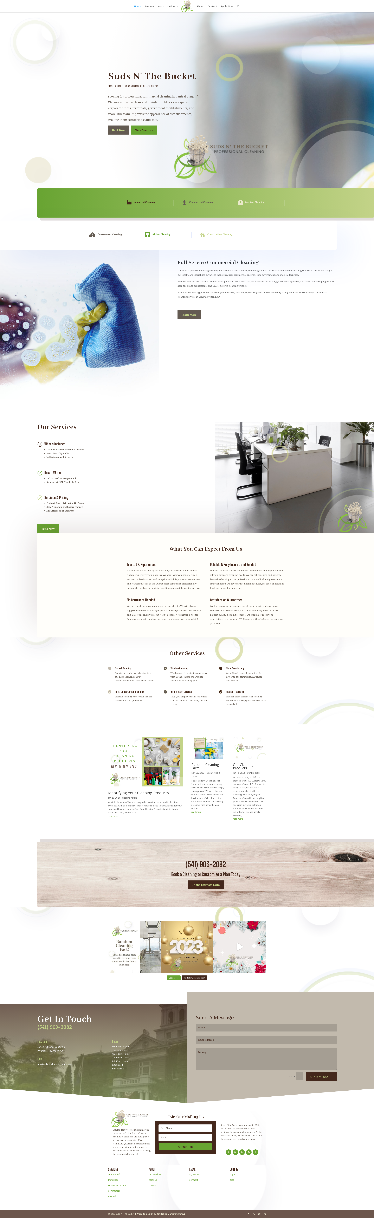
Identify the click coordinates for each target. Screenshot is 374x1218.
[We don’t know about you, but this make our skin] (134, 947)
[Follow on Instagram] (235, 1152)
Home (137, 6)
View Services (144, 130)
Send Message (321, 1077)
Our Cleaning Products (243, 766)
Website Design (145, 1213)
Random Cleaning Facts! (205, 766)
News (161, 6)
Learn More (189, 315)
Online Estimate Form (206, 885)
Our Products (253, 772)
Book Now (118, 130)
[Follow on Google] (249, 1152)
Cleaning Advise (129, 797)
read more (113, 816)
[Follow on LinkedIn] (242, 1152)
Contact (212, 6)
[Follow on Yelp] (255, 1152)
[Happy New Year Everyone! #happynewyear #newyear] (187, 947)
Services (149, 6)
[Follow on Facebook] (228, 1152)
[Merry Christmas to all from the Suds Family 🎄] (239, 947)
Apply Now (227, 6)
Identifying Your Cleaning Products (138, 792)
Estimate (172, 6)
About (200, 6)
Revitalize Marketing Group (171, 1213)
